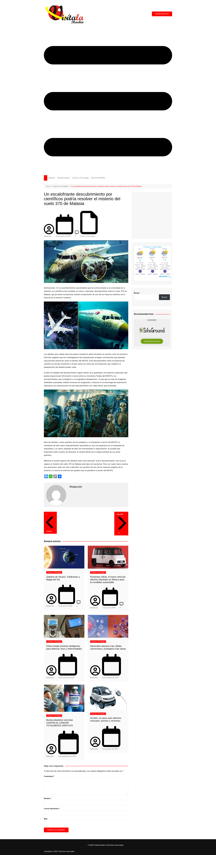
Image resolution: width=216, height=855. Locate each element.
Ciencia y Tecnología (80, 178)
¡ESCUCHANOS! (98, 178)
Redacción (47, 236)
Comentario (49, 776)
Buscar (137, 293)
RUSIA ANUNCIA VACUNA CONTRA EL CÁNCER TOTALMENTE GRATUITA (59, 723)
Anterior (49, 531)
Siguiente (120, 514)
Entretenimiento (63, 178)
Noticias (51, 178)
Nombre (47, 798)
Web (45, 819)
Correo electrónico (52, 809)
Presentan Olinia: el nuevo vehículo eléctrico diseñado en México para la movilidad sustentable (107, 580)
